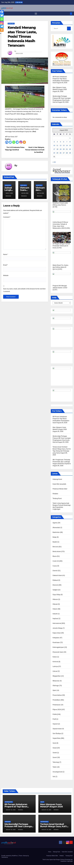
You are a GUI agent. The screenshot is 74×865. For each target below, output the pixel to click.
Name (5, 254)
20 (64, 149)
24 (54, 153)
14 (67, 145)
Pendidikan (56, 700)
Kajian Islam (57, 633)
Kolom (55, 657)
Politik (55, 714)
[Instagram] (20, 142)
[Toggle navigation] (36, 13)
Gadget (55, 590)
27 (64, 153)
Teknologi (56, 762)
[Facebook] (6, 142)
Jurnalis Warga (57, 628)
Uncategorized (57, 772)
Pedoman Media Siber (60, 489)
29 (70, 153)
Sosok (55, 752)
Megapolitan (57, 676)
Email (5, 265)
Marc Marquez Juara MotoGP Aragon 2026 (51, 805)
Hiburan (55, 599)
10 (54, 145)
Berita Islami (57, 551)
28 (67, 153)
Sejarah (55, 724)
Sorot (54, 743)
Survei (55, 757)
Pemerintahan (57, 695)
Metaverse (56, 681)
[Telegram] (17, 142)
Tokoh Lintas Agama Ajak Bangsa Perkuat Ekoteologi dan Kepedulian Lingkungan (58, 860)
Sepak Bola (11, 23)
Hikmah (55, 604)
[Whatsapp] (13, 142)
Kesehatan (56, 642)
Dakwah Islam (57, 575)
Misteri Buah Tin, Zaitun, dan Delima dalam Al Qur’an (61, 267)
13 (64, 145)
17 (54, 149)
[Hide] (0, 33)
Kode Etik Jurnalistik (59, 484)
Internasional (57, 623)
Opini (54, 690)
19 (60, 149)
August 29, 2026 (11, 809)
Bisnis (55, 556)
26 (60, 153)
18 (57, 149)
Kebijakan (56, 637)
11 (57, 145)
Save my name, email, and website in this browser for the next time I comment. (24, 290)
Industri (55, 614)
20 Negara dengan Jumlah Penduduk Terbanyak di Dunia (61, 246)
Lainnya (55, 666)
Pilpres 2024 (57, 709)
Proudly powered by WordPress (9, 855)
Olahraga (56, 685)
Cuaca (55, 566)
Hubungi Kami (57, 479)
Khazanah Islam (58, 652)
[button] (68, 13)
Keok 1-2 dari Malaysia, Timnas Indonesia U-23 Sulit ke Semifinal (34, 149)
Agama (55, 523)
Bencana (55, 546)
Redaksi (8, 196)
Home (49, 851)
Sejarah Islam (57, 728)
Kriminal (55, 661)
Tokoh (55, 767)
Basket (55, 542)
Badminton (56, 532)
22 (70, 149)
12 (60, 145)
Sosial (55, 748)
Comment (6, 217)
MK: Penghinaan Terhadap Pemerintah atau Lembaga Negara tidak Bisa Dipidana (62, 461)
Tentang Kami (57, 498)
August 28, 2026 (47, 829)
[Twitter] (10, 142)
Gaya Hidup (56, 594)
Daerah (55, 570)
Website (5, 275)
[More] (24, 142)
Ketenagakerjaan (58, 647)
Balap (54, 537)
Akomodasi (56, 527)
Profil (54, 719)
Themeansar (4, 857)
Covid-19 (56, 561)
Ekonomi (55, 585)
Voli (54, 776)
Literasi (55, 671)
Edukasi (55, 580)
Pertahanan (56, 705)
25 (57, 153)
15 (70, 145)
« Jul (54, 162)
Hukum (55, 609)
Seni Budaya (57, 733)
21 (67, 149)
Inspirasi (55, 618)
